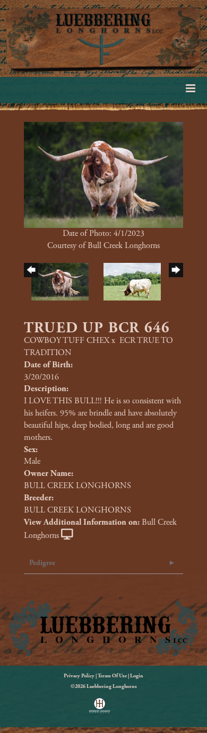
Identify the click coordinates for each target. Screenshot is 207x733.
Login (136, 676)
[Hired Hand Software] (99, 709)
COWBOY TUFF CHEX (66, 340)
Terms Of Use (112, 676)
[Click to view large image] (103, 174)
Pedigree (42, 563)
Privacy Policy (79, 676)
